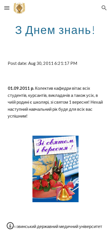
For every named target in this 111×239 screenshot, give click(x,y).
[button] (7, 8)
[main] (55, 29)
